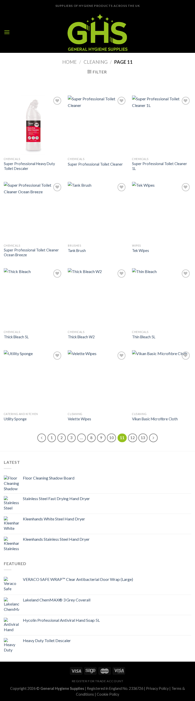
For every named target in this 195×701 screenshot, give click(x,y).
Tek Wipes (140, 250)
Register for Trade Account (97, 681)
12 (132, 437)
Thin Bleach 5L (143, 337)
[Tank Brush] (97, 211)
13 (143, 437)
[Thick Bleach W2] (97, 297)
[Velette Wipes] (97, 379)
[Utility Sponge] (33, 379)
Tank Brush (77, 250)
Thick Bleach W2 (81, 337)
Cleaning (96, 62)
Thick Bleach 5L (16, 337)
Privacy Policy (157, 688)
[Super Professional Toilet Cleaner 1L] (161, 125)
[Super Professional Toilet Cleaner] (97, 125)
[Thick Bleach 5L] (33, 297)
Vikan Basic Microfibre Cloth (155, 419)
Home (69, 62)
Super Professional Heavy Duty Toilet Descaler (29, 166)
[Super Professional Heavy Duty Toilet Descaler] (33, 125)
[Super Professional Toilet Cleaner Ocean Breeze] (33, 211)
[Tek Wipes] (161, 211)
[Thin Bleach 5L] (161, 297)
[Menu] (7, 32)
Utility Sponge (15, 419)
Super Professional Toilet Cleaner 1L (159, 166)
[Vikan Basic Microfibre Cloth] (161, 379)
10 (111, 437)
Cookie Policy (108, 694)
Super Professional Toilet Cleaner (95, 164)
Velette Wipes (79, 419)
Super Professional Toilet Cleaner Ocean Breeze (31, 252)
